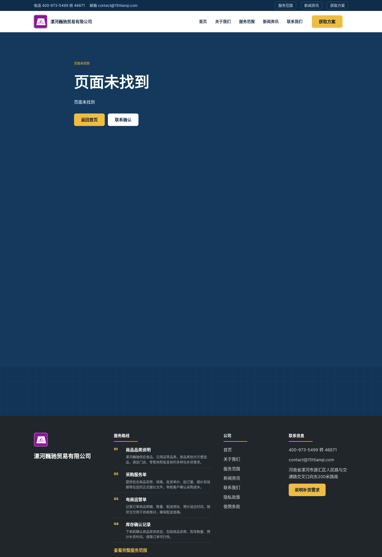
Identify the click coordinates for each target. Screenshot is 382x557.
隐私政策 (231, 497)
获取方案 (327, 21)
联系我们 (294, 21)
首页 (203, 21)
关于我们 (223, 21)
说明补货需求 (307, 489)
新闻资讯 (271, 21)
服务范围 (247, 21)
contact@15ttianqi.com (311, 459)
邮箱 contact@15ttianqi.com (113, 5)
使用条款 (231, 506)
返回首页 (89, 119)
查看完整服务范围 (130, 550)
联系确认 (123, 119)
